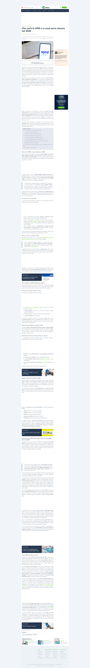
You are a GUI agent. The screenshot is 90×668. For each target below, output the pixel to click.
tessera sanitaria (34, 246)
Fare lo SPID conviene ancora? (30, 147)
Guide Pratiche (29, 26)
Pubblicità (39, 656)
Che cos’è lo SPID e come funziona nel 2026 (32, 130)
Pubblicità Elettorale (41, 657)
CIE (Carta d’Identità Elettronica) (45, 237)
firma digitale (45, 362)
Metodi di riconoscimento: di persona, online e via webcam (37, 140)
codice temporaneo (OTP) (35, 221)
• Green (63, 10)
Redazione (62, 651)
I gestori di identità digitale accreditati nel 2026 (35, 139)
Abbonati (64, 7)
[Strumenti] (52, 10)
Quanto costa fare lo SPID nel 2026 (31, 142)
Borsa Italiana (55, 651)
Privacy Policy (62, 656)
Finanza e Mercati (55, 649)
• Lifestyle (66, 10)
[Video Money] (53, 10)
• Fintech (60, 10)
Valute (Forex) (55, 657)
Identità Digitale (29, 634)
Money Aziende (40, 654)
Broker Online (47, 654)
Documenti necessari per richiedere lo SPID (34, 137)
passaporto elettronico (45, 358)
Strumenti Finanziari (48, 649)
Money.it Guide (24, 34)
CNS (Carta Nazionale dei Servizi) (28, 239)
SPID (24, 634)
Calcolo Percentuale (48, 657)
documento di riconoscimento (32, 307)
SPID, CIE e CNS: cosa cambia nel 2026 (33, 133)
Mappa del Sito (40, 651)
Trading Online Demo (48, 651)
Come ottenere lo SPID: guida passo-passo (32, 135)
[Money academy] (50, 10)
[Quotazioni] (48, 10)
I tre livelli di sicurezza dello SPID (32, 131)
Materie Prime (55, 656)
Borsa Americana (55, 654)
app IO (31, 516)
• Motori (57, 10)
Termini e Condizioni (63, 654)
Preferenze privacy (63, 657)
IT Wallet (51, 607)
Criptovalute (47, 656)
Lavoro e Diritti (24, 26)
